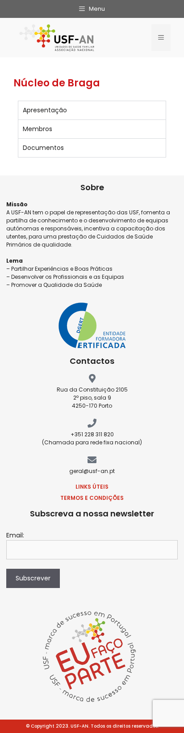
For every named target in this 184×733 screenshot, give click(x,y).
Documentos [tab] (43, 147)
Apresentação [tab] (45, 110)
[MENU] (161, 37)
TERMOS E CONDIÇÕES (92, 498)
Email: (15, 535)
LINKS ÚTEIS (92, 486)
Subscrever (33, 578)
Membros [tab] (37, 128)
